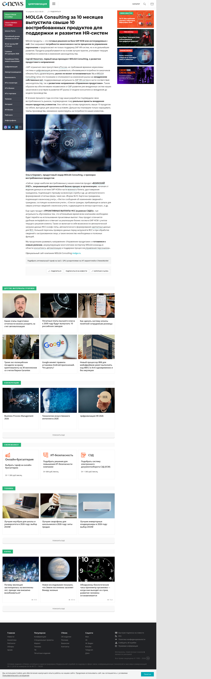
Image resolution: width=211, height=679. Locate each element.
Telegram (89, 650)
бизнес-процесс (72, 186)
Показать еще (59, 435)
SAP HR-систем (82, 80)
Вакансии (65, 643)
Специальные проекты (44, 640)
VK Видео (89, 643)
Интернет (8, 104)
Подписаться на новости (76, 271)
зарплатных (97, 227)
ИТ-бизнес (9, 110)
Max (87, 637)
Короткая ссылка (101, 271)
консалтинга (40, 248)
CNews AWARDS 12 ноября (11, 24)
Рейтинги (9, 115)
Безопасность (10, 77)
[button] (144, 4)
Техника (37, 646)
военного (72, 189)
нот (41, 80)
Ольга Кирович (34, 175)
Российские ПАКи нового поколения (12, 60)
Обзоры (10, 646)
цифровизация (43, 70)
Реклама (64, 640)
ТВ (35, 650)
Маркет (37, 643)
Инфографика (10, 120)
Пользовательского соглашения (15, 675)
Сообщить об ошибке (127, 642)
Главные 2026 (12, 52)
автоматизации (54, 248)
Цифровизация (37, 4)
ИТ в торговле (10, 93)
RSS (119, 636)
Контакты (65, 646)
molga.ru (76, 253)
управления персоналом (97, 248)
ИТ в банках (9, 88)
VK (86, 640)
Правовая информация (128, 646)
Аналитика (11, 640)
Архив (9, 650)
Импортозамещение (13, 72)
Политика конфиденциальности (131, 639)
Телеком (8, 99)
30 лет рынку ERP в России (11, 45)
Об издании (66, 637)
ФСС (31, 230)
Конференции (40, 637)
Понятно (147, 674)
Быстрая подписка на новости (131, 633)
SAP (70, 86)
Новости (10, 637)
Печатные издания (42, 653)
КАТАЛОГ (136, 4)
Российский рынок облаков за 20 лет (12, 37)
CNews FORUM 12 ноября (10, 15)
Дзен (87, 653)
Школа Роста (10, 31)
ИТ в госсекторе (11, 83)
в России (63, 67)
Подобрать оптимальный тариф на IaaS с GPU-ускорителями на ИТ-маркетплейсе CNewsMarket (67, 261)
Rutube (88, 646)
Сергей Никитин (34, 59)
